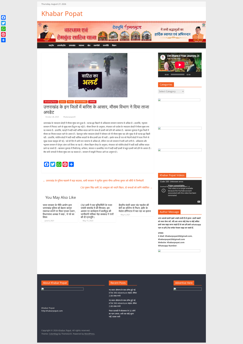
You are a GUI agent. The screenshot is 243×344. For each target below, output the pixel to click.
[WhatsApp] (3, 29)
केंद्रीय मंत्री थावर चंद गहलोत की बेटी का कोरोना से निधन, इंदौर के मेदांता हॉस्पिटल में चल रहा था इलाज (135, 208)
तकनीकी (97, 45)
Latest (62, 101)
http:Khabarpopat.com (52, 310)
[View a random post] (126, 45)
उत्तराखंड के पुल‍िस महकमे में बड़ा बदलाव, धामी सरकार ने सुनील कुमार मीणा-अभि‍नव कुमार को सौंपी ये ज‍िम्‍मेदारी (93, 180)
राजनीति (106, 45)
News (70, 101)
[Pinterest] (3, 34)
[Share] (3, 40)
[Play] (161, 74)
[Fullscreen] (198, 74)
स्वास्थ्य (81, 45)
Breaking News (51, 101)
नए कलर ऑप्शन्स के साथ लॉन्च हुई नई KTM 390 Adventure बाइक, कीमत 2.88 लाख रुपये (123, 292)
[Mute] (193, 74)
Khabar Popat (62, 13)
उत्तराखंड (72, 45)
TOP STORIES (81, 101)
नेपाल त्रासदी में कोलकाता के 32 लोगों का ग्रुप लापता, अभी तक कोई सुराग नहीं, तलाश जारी (122, 313)
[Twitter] (3, 23)
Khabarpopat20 (69, 117)
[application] (180, 65)
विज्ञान (114, 45)
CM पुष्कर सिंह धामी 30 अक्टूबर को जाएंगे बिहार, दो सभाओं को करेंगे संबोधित (116, 187)
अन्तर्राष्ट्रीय (61, 45)
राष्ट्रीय (51, 45)
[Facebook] (3, 17)
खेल (88, 45)
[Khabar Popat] (44, 45)
